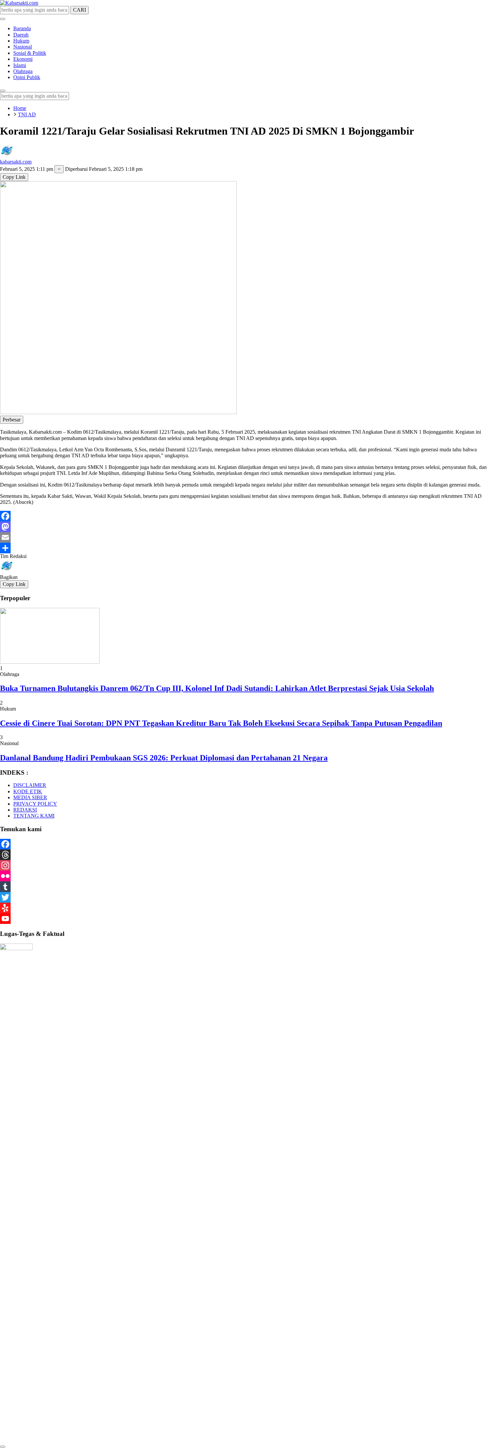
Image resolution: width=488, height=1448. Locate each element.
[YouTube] (244, 918)
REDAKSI (25, 810)
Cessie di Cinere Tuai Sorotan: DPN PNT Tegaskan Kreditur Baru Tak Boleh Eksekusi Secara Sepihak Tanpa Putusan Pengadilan (221, 723)
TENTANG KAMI (33, 816)
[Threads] (244, 854)
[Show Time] (59, 169)
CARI (79, 10)
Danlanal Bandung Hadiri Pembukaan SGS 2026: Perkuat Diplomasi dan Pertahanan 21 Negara (164, 757)
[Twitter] (244, 897)
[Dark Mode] (2, 19)
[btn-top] (2, 1447)
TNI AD (27, 114)
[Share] (244, 548)
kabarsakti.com (16, 162)
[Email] (244, 537)
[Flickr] (244, 876)
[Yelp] (244, 908)
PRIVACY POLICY (35, 804)
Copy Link (14, 177)
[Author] (6, 156)
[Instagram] (244, 865)
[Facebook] (244, 516)
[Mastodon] (244, 526)
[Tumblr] (244, 886)
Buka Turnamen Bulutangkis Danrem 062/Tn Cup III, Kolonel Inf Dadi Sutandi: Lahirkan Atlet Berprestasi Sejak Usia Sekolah (217, 688)
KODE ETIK (27, 791)
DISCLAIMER (29, 785)
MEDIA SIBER (30, 797)
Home (19, 108)
